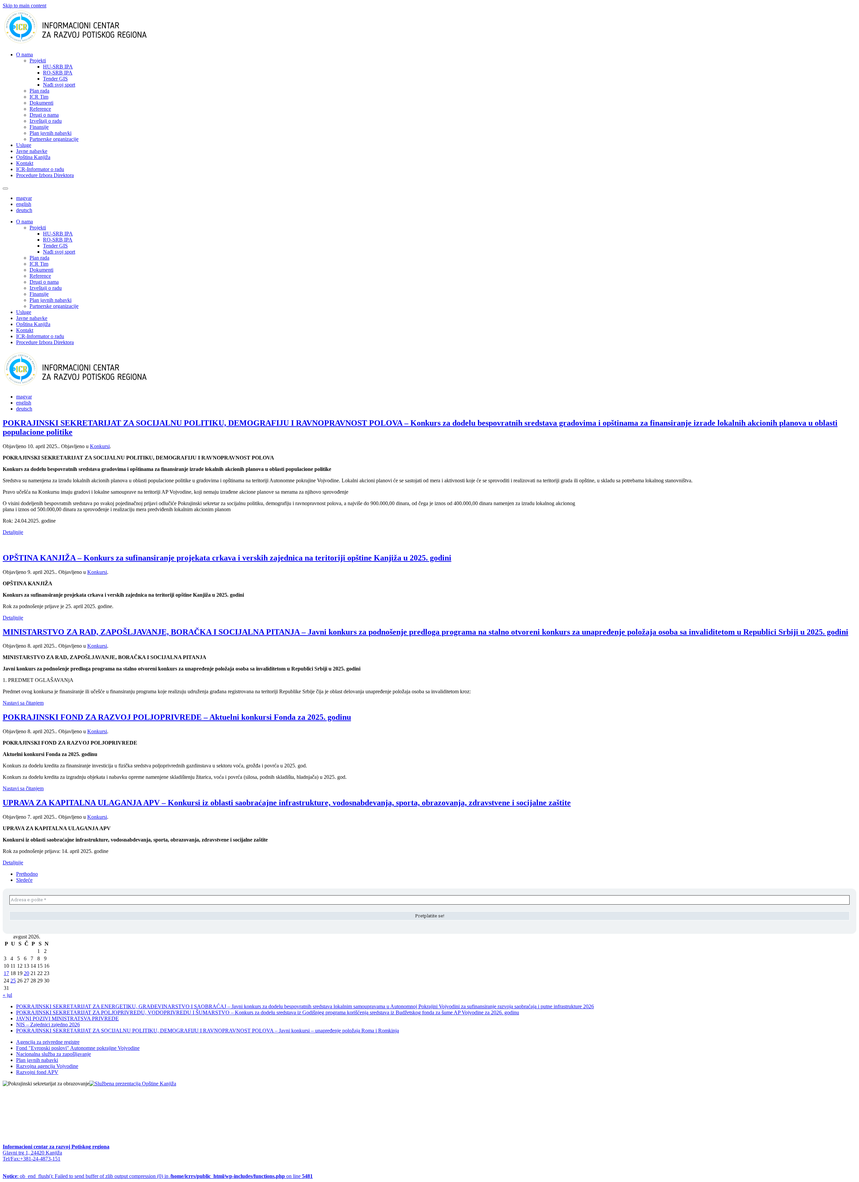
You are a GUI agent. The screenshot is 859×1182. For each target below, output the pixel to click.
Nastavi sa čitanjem (23, 703)
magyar (24, 198)
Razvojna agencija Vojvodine (47, 1066)
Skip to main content (24, 5)
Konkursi (100, 446)
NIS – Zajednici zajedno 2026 (48, 1024)
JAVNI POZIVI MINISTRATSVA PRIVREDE (67, 1018)
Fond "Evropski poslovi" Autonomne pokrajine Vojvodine (78, 1048)
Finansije (39, 127)
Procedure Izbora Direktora (45, 175)
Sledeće (24, 880)
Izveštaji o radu (46, 121)
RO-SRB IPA (57, 72)
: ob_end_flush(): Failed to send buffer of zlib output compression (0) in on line (158, 1176)
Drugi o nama (44, 115)
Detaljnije (13, 532)
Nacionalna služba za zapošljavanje (53, 1054)
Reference (40, 109)
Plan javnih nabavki (50, 133)
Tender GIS (55, 79)
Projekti (38, 60)
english (23, 204)
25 (13, 980)
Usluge (23, 145)
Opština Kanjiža (33, 157)
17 (6, 973)
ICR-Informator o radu (40, 169)
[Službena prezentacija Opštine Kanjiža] (132, 1083)
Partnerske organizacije (54, 139)
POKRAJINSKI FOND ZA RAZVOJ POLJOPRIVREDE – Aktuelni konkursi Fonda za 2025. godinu (177, 717)
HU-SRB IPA (58, 66)
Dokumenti (41, 103)
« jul (7, 995)
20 (26, 973)
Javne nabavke (31, 151)
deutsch (24, 210)
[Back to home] (86, 43)
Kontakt (24, 163)
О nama (24, 54)
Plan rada (39, 91)
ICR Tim (39, 97)
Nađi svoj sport (59, 85)
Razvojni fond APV (37, 1072)
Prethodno (27, 874)
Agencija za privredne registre (48, 1042)
